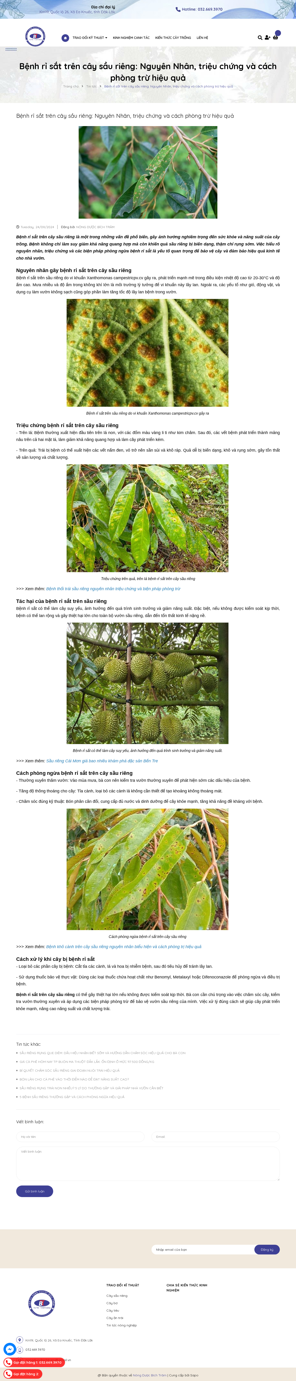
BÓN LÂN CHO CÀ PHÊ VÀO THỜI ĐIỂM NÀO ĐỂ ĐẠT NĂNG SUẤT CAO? (74, 1079)
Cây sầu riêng (116, 1296)
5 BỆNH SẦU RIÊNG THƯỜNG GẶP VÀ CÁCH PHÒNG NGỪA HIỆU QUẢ (72, 1097)
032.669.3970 (35, 1349)
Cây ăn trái (114, 1318)
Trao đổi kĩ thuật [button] (122, 1285)
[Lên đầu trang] (286, 1367)
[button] (228, 1285)
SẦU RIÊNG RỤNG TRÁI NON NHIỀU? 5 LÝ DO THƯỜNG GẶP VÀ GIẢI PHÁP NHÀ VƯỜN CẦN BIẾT (91, 1088)
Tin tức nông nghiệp (121, 1325)
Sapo (194, 1375)
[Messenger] (9, 1349)
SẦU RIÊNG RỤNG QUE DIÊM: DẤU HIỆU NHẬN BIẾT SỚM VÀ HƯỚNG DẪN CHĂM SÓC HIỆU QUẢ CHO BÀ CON (102, 1053)
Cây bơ (111, 1303)
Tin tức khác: (28, 1044)
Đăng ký (267, 1250)
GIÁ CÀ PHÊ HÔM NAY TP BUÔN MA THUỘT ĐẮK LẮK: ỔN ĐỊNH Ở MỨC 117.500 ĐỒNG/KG (87, 1062)
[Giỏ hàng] (276, 38)
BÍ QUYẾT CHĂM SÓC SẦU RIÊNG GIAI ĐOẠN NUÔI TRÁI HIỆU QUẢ (70, 1070)
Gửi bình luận (34, 1191)
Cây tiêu (112, 1310)
